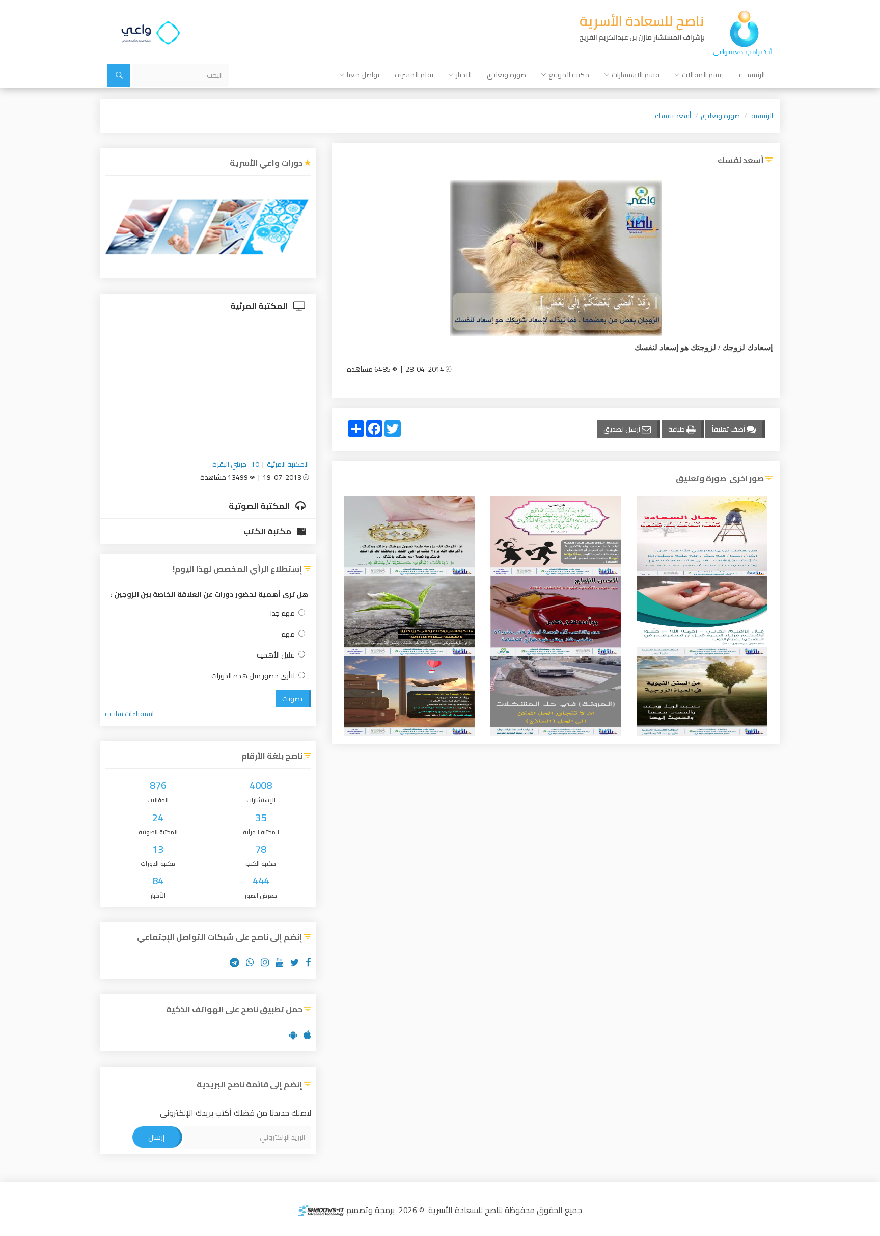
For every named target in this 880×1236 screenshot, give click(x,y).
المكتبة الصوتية (260, 505)
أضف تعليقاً (729, 429)
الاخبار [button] (464, 75)
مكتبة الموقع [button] (568, 75)
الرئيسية (762, 115)
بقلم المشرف (414, 75)
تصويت (292, 698)
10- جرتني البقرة (235, 464)
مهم (288, 634)
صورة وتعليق (506, 75)
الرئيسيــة (752, 75)
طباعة (677, 429)
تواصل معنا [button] (363, 75)
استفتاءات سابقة (129, 713)
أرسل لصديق (622, 429)
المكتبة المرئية (259, 305)
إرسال (156, 1137)
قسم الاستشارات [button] (635, 75)
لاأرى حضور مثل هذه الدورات (253, 676)
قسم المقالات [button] (703, 75)
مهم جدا (282, 613)
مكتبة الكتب (268, 531)
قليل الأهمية (276, 655)
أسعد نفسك (673, 115)
